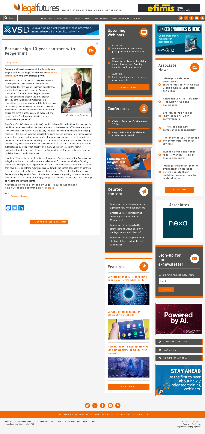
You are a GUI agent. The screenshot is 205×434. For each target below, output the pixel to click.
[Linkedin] (21, 208)
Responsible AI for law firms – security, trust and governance (181, 101)
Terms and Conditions (104, 415)
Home (43, 18)
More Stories (179, 189)
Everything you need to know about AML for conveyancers (178, 115)
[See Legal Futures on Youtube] (197, 18)
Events (67, 18)
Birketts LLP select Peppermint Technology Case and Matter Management (126, 216)
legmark (197, 426)
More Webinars (128, 87)
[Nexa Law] (177, 223)
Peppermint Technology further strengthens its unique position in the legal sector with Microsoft (126, 229)
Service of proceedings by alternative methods (124, 313)
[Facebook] (8, 208)
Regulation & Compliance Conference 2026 (128, 134)
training (78, 18)
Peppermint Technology (20, 196)
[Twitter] (15, 208)
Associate (48, 187)
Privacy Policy (70, 415)
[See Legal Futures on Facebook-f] (191, 18)
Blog (59, 18)
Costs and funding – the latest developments (130, 78)
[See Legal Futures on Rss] (202, 18)
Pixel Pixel (196, 424)
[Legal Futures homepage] (38, 8)
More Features (128, 387)
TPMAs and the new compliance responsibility (179, 128)
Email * (164, 281)
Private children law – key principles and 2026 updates (128, 50)
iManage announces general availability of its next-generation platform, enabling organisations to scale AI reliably (180, 172)
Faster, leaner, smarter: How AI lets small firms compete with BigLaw (128, 349)
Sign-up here (166, 289)
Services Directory (120, 18)
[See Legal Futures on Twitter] (180, 18)
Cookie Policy (86, 415)
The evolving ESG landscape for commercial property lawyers (181, 140)
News (51, 18)
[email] (179, 281)
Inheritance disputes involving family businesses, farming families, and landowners (129, 64)
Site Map (121, 415)
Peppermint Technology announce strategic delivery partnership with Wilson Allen (127, 241)
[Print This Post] (97, 42)
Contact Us (143, 415)
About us (135, 18)
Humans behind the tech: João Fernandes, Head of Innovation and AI (179, 154)
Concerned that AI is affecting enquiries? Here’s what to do (127, 278)
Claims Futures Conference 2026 (129, 123)
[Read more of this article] (128, 294)
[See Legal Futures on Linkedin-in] (186, 18)
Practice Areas (101, 18)
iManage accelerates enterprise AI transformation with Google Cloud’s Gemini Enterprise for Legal (181, 84)
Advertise (131, 415)
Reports (88, 18)
